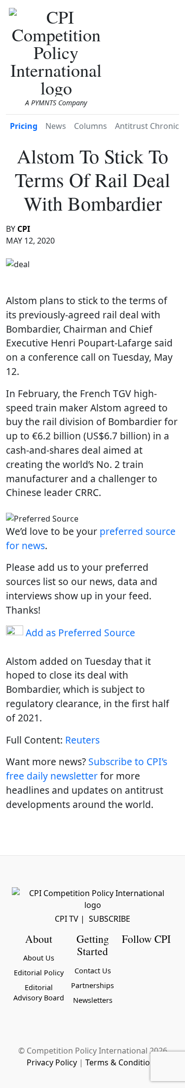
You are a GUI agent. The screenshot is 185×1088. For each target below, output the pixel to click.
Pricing (23, 126)
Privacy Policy (52, 1062)
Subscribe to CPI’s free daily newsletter (86, 768)
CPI (23, 228)
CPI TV (66, 918)
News (55, 126)
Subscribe (109, 918)
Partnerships (92, 985)
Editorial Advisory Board (38, 993)
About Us (38, 958)
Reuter (80, 739)
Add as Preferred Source (79, 632)
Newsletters (92, 1000)
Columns (90, 126)
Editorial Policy (39, 972)
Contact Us (92, 970)
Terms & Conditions (122, 1062)
